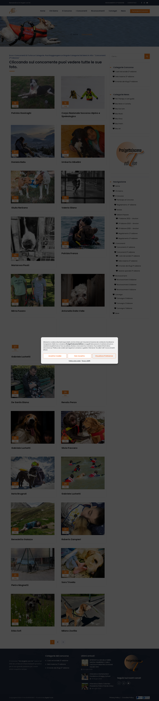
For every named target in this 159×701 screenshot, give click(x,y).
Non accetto (79, 356)
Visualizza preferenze (104, 356)
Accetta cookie (54, 356)
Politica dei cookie (75, 361)
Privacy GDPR (86, 361)
